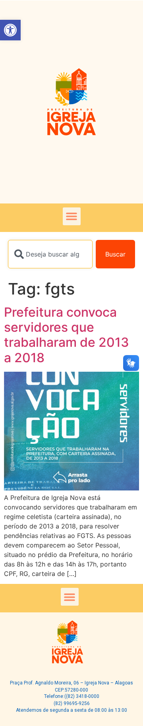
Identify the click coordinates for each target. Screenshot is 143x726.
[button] (72, 216)
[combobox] (50, 254)
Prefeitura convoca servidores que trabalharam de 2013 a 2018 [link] (66, 334)
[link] (10, 30)
